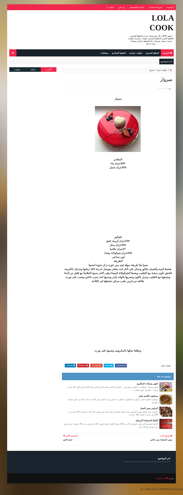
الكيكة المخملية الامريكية (147, 420)
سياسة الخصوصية (137, 7)
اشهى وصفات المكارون (147, 383)
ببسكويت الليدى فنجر (148, 396)
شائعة (32, 69)
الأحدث (49, 69)
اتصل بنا (110, 7)
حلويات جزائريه (135, 53)
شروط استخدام (155, 7)
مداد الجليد (160, 478)
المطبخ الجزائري (119, 53)
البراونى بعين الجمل (149, 408)
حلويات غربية (162, 70)
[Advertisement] (117, 202)
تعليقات (17, 69)
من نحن (121, 7)
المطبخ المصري (152, 53)
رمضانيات (105, 53)
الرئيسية (170, 7)
